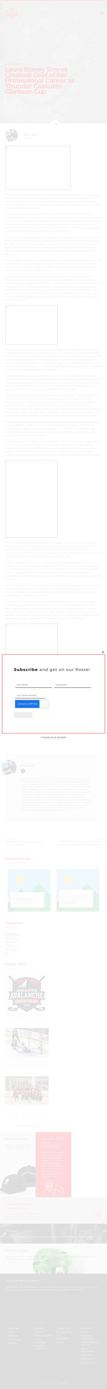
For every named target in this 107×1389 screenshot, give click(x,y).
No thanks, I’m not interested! (53, 737)
